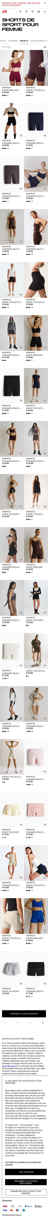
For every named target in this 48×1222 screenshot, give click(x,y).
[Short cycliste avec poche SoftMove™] (12, 757)
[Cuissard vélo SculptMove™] (12, 333)
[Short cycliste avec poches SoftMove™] (12, 280)
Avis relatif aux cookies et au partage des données (23, 1163)
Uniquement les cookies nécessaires (26, 1182)
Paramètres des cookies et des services (26, 1192)
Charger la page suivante (24, 1014)
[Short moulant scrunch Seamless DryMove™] (12, 68)
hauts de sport (8, 1066)
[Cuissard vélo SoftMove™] (12, 121)
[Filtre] (44, 47)
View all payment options (11, 1215)
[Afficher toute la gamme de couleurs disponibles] (4, 360)
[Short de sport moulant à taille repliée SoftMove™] (12, 492)
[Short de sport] (12, 810)
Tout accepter (26, 1172)
